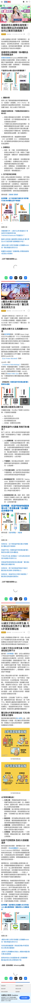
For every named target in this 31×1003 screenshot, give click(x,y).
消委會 (20, 532)
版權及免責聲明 (19, 985)
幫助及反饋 (18, 988)
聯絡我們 (3, 985)
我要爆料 (18, 991)
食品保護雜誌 (13, 848)
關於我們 (3, 988)
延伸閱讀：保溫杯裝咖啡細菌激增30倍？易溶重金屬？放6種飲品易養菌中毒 (15, 508)
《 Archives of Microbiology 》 (11, 364)
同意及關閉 (24, 997)
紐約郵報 (7, 334)
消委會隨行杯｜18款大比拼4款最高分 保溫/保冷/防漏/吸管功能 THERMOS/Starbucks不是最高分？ (14, 233)
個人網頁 (19, 718)
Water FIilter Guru (13, 374)
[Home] (7, 2)
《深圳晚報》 (10, 654)
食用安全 (4, 34)
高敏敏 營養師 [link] (13, 194)
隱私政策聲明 (4, 991)
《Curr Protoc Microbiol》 (9, 358)
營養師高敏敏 (5, 58)
